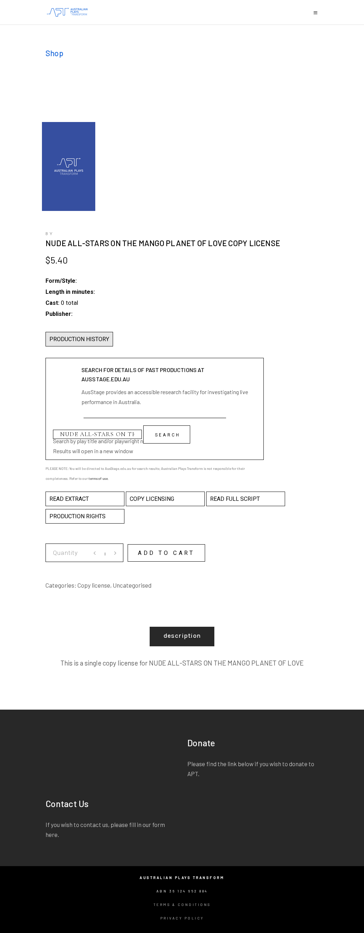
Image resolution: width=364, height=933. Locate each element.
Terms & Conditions (182, 904)
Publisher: (59, 314)
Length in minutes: (70, 291)
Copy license (93, 585)
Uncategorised (132, 585)
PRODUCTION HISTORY (79, 339)
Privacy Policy (182, 918)
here (52, 834)
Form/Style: (61, 280)
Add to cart (166, 553)
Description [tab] (182, 636)
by (50, 234)
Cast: (52, 302)
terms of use (98, 478)
